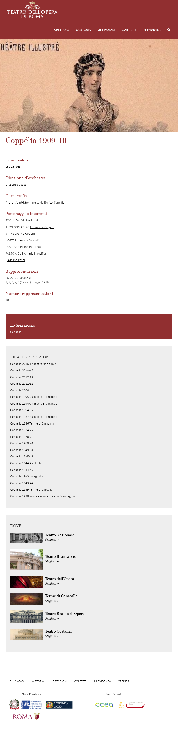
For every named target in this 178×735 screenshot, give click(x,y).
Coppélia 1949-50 (21, 450)
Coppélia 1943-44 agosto (26, 476)
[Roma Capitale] (32, 716)
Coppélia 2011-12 (21, 384)
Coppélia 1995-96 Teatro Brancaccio (33, 397)
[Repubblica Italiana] (14, 704)
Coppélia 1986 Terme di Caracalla (32, 423)
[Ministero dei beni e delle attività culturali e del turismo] (32, 704)
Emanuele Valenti (27, 240)
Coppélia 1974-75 (21, 430)
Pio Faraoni (27, 234)
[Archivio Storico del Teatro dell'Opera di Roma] (32, 9)
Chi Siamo (61, 29)
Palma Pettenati (31, 247)
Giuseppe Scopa (16, 185)
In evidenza (151, 29)
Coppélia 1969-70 (21, 443)
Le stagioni (106, 29)
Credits (123, 681)
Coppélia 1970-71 (21, 437)
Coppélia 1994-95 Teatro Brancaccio (33, 404)
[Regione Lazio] (59, 704)
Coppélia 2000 (19, 390)
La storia (83, 29)
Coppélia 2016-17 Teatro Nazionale (33, 364)
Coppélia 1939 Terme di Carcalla (31, 490)
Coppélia (16, 332)
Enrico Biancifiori (55, 203)
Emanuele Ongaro (42, 227)
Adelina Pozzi (29, 220)
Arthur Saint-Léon (18, 203)
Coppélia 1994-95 (21, 410)
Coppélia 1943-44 (21, 483)
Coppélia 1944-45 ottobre (27, 463)
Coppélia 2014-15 (21, 370)
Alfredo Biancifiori (35, 254)
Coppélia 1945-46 (21, 456)
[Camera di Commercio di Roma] (131, 704)
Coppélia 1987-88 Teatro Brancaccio (33, 417)
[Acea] (104, 704)
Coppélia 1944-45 (21, 470)
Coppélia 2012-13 (21, 377)
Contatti (129, 29)
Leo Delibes (13, 167)
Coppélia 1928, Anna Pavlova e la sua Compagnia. (43, 496)
